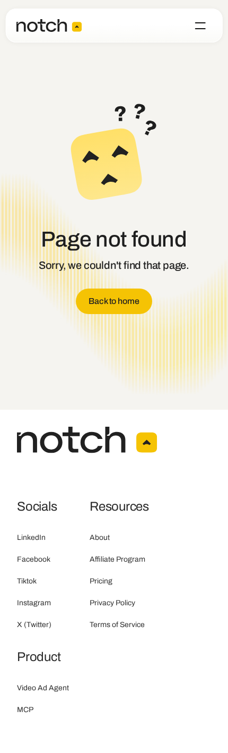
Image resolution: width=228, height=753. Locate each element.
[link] (114, 301)
